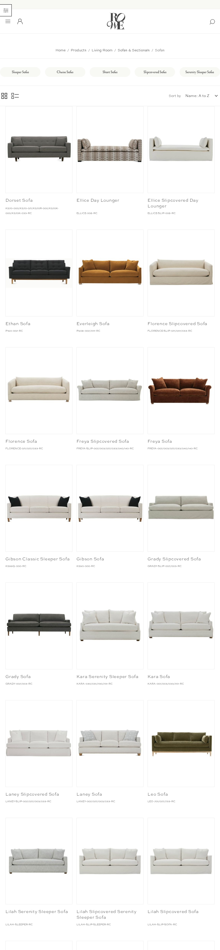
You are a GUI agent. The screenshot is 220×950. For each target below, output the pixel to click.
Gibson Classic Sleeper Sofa (37, 559)
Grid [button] (4, 96)
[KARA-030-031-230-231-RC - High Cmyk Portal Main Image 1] (110, 626)
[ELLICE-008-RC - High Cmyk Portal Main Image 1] (110, 149)
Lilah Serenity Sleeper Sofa (36, 911)
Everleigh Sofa (93, 324)
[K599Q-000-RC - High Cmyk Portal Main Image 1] (39, 508)
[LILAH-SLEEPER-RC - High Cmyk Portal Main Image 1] (39, 861)
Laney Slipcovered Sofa (32, 794)
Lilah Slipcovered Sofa (173, 911)
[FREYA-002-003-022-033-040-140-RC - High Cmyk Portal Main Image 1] (181, 390)
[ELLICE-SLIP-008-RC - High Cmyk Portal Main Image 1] (181, 149)
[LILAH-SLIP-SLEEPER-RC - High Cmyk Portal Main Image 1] (110, 861)
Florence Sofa (21, 441)
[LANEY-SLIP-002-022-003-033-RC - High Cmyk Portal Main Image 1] (39, 743)
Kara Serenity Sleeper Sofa (107, 676)
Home (61, 50)
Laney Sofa (89, 794)
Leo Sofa (158, 794)
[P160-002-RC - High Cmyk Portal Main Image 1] (39, 273)
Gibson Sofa (90, 559)
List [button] (15, 96)
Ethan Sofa (18, 324)
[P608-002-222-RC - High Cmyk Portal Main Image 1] (110, 273)
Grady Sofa (18, 676)
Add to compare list (10, 112)
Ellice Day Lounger (97, 200)
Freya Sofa (160, 441)
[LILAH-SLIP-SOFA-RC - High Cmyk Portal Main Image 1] (181, 861)
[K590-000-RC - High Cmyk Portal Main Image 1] (110, 508)
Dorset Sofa (19, 200)
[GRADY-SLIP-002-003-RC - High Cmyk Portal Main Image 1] (181, 508)
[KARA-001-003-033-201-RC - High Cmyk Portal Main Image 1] (181, 626)
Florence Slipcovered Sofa (177, 324)
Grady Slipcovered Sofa (174, 559)
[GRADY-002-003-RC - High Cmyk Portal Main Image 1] (39, 626)
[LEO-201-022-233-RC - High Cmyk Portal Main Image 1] (181, 743)
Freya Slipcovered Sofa (102, 441)
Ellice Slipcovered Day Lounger (173, 203)
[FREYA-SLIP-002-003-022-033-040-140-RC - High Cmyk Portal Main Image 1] (110, 390)
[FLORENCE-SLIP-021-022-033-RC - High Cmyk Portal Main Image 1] (181, 273)
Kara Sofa (159, 676)
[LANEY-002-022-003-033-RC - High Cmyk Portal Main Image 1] (110, 743)
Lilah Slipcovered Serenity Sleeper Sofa (106, 914)
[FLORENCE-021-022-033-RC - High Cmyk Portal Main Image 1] (39, 390)
